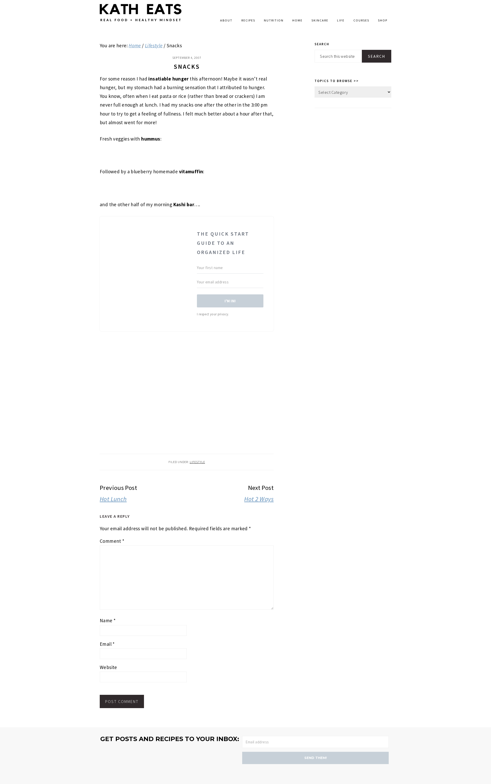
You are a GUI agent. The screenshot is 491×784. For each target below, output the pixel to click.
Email (107, 644)
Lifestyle (197, 462)
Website (108, 667)
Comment (112, 541)
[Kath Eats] (141, 22)
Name (108, 620)
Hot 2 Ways (259, 499)
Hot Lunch (113, 499)
